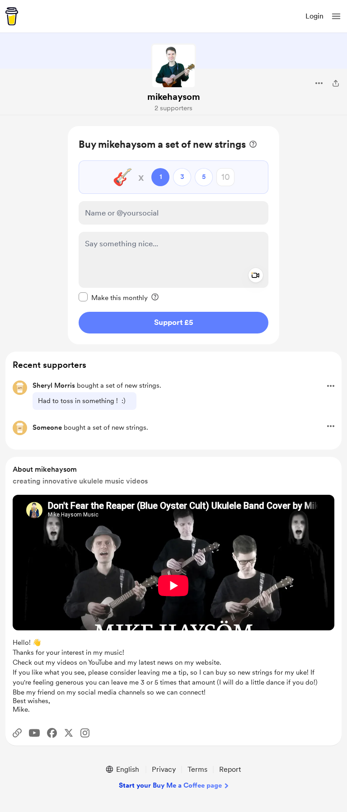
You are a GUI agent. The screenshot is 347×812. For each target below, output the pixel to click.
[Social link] (17, 732)
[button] (336, 16)
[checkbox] (113, 297)
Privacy (164, 769)
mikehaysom (173, 96)
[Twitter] (68, 732)
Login (314, 16)
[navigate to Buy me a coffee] (11, 16)
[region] (173, 235)
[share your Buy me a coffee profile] (336, 83)
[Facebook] (52, 733)
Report (230, 769)
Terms (197, 769)
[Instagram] (84, 732)
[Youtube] (34, 733)
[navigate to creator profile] (173, 66)
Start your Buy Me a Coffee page (170, 785)
